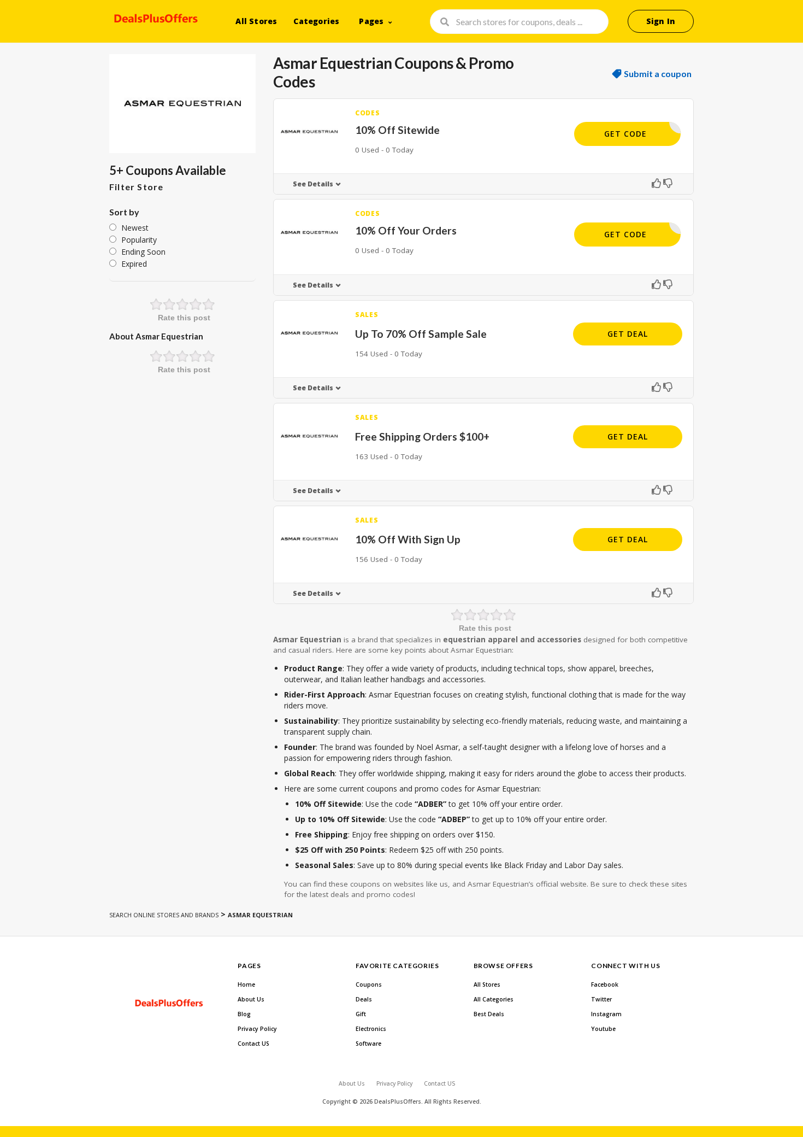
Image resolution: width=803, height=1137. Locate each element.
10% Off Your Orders (406, 230)
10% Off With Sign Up (407, 539)
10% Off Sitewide (397, 130)
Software (368, 1043)
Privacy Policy (257, 1029)
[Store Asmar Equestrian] (182, 103)
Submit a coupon (658, 73)
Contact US (253, 1043)
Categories (316, 21)
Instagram (606, 1014)
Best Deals (489, 1014)
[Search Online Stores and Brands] (154, 20)
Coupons (369, 984)
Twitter (601, 999)
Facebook (604, 984)
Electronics (371, 1029)
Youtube (603, 1029)
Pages (371, 21)
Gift (361, 1014)
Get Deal (627, 334)
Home (246, 984)
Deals (364, 999)
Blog (244, 1014)
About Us (251, 999)
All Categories (493, 999)
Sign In (660, 21)
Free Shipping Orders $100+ (422, 436)
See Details (313, 184)
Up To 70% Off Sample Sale (421, 333)
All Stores (256, 21)
